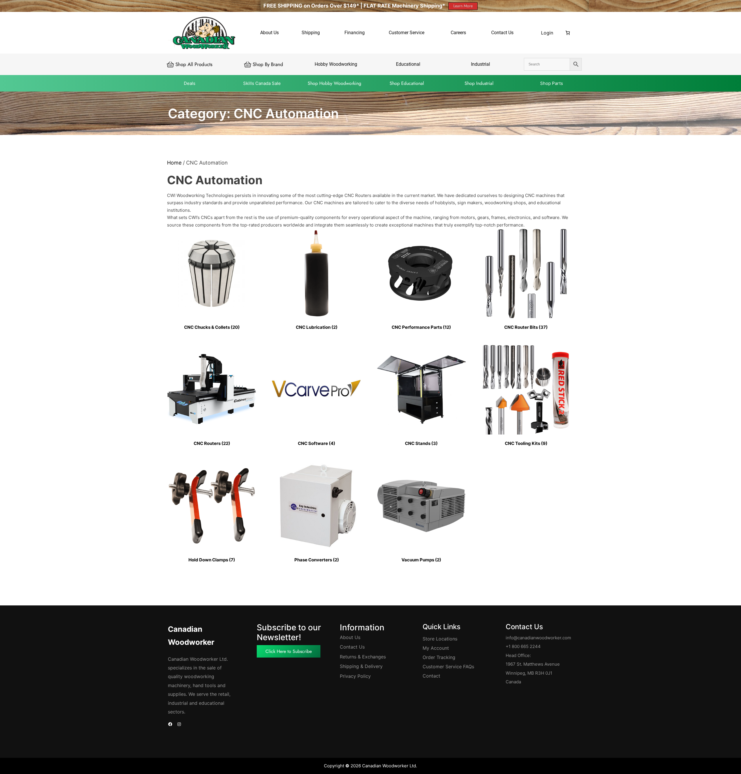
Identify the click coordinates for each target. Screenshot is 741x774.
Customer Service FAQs (448, 666)
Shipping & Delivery (361, 666)
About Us (350, 637)
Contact (431, 676)
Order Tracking (439, 657)
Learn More (463, 6)
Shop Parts (551, 83)
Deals (189, 83)
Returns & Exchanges (363, 657)
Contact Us (352, 647)
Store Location (439, 639)
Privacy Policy (355, 676)
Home (174, 163)
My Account (436, 648)
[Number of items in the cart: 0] (567, 32)
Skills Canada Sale (262, 83)
